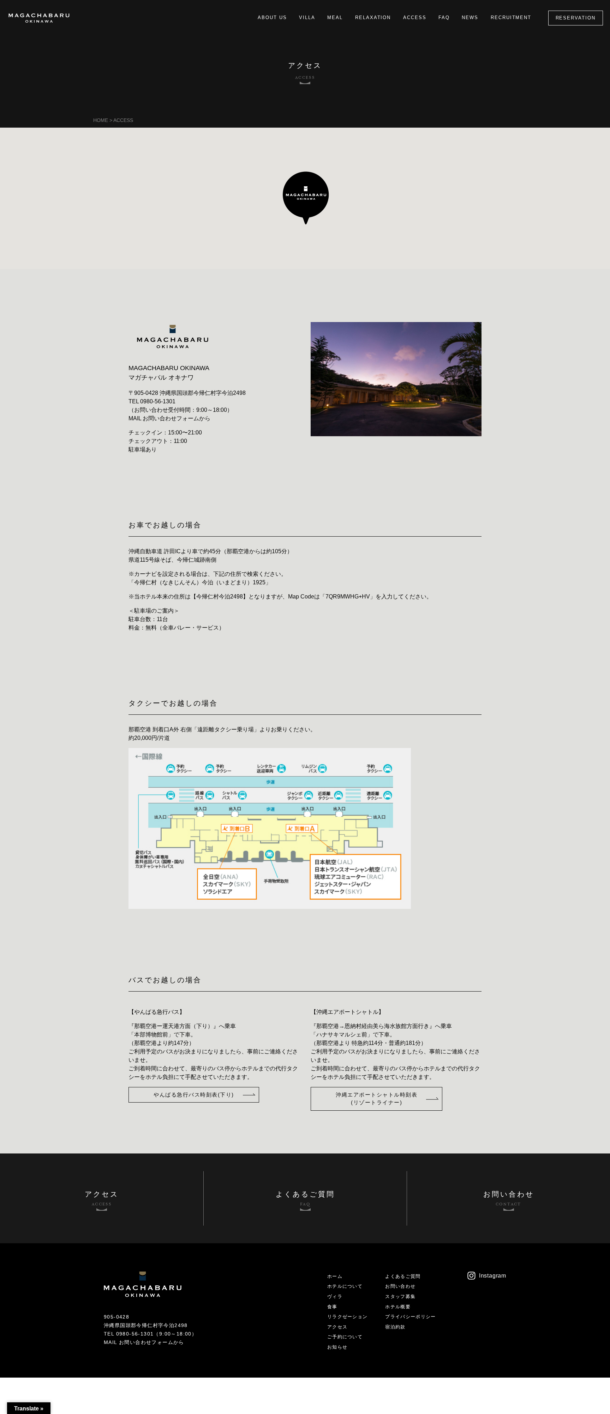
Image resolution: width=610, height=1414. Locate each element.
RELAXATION (373, 17)
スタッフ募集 (400, 1296)
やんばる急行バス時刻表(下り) (194, 1095)
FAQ (444, 17)
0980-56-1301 (157, 401)
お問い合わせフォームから (176, 418)
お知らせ (337, 1347)
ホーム (334, 1276)
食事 (332, 1306)
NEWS (470, 17)
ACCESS (414, 17)
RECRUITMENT (511, 17)
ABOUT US (272, 17)
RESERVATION (576, 18)
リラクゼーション (347, 1316)
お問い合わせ (400, 1286)
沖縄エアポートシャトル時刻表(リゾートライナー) (376, 1099)
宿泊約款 (395, 1327)
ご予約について (345, 1336)
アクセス (337, 1327)
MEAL (335, 17)
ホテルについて (345, 1286)
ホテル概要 (398, 1306)
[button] (305, 197)
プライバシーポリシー (410, 1316)
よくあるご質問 (402, 1276)
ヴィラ (334, 1296)
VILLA (307, 17)
